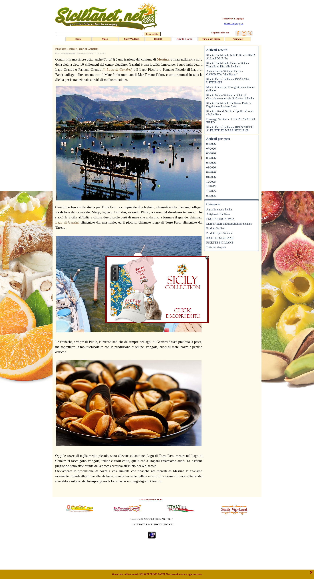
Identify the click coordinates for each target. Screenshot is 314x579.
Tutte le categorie (216, 247)
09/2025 (211, 195)
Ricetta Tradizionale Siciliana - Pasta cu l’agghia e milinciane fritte (228, 105)
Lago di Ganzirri (67, 222)
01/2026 (211, 176)
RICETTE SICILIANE (220, 237)
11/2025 (211, 186)
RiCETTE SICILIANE (219, 242)
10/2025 (211, 191)
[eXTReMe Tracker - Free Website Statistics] (152, 537)
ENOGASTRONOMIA (220, 218)
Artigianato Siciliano (218, 214)
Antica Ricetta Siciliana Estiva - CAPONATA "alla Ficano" (224, 73)
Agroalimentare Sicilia (219, 209)
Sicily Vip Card (131, 39)
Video (105, 39)
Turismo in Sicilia (211, 39)
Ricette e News (184, 39)
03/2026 (211, 167)
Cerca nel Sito (152, 34)
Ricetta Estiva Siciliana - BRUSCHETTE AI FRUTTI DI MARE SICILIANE (230, 129)
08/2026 (211, 143)
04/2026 (211, 162)
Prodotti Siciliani (215, 228)
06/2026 (211, 153)
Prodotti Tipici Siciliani (219, 233)
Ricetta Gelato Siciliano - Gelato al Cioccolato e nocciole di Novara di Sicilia (230, 97)
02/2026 (211, 172)
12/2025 (211, 181)
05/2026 (211, 158)
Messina (163, 59)
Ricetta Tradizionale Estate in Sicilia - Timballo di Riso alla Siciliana (227, 65)
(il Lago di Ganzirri (116, 69)
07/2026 (211, 148)
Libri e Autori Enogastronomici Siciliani (229, 223)
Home (78, 39)
